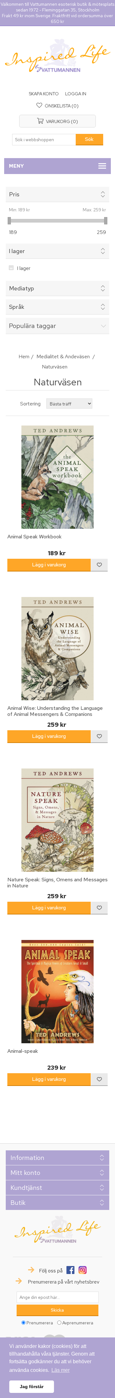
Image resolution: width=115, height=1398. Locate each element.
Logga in (75, 94)
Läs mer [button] (60, 1370)
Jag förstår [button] (31, 1386)
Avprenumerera (77, 1322)
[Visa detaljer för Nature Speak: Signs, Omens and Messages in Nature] (57, 820)
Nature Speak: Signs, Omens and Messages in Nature (57, 883)
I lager (23, 268)
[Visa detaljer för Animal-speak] (57, 991)
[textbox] (44, 139)
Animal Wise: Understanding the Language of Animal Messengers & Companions (55, 711)
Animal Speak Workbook (34, 537)
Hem (24, 356)
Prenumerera (40, 1322)
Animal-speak (22, 1051)
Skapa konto (44, 94)
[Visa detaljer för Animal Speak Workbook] (57, 477)
